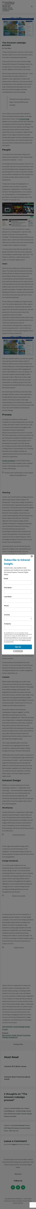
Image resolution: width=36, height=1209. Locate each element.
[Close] (32, 556)
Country (7, 614)
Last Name (8, 596)
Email (6, 578)
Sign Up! (18, 647)
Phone (6, 605)
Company (7, 623)
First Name (8, 587)
